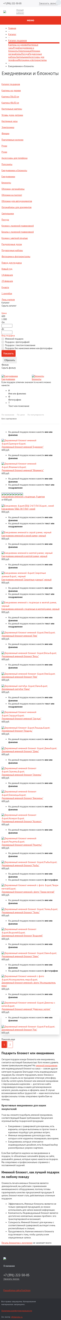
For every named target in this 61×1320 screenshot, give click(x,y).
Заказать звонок (48, 3)
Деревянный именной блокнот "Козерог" (22, 821)
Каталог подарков (17, 40)
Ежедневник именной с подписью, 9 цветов (23, 496)
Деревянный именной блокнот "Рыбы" (20, 865)
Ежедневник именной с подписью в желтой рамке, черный (30, 609)
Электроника (24, 51)
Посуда (25, 54)
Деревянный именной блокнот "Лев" (19, 676)
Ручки (16, 48)
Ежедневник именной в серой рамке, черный (24, 535)
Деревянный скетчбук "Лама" (16, 689)
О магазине (9, 1266)
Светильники (22, 57)
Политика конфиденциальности (16, 1310)
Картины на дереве (18, 44)
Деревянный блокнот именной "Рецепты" (22, 844)
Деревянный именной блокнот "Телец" (21, 912)
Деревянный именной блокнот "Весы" (20, 656)
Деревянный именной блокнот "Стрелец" (22, 774)
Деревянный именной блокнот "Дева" (20, 751)
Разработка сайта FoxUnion (16, 1290)
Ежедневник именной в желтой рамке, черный (24, 556)
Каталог (12, 34)
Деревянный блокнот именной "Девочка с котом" (26, 1009)
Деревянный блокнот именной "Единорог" (23, 446)
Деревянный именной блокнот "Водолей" (22, 935)
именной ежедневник (46, 1065)
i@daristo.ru (17, 1317)
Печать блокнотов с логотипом (17, 1242)
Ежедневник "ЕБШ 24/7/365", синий (18, 508)
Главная (12, 28)
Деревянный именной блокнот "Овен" (20, 956)
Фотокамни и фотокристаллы (32, 60)
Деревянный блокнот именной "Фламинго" (23, 470)
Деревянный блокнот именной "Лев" (19, 635)
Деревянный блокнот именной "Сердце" (21, 718)
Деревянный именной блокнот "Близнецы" (22, 798)
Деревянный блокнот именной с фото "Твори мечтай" (28, 891)
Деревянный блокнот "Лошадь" (17, 730)
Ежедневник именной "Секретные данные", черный (27, 579)
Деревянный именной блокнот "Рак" (19, 1029)
